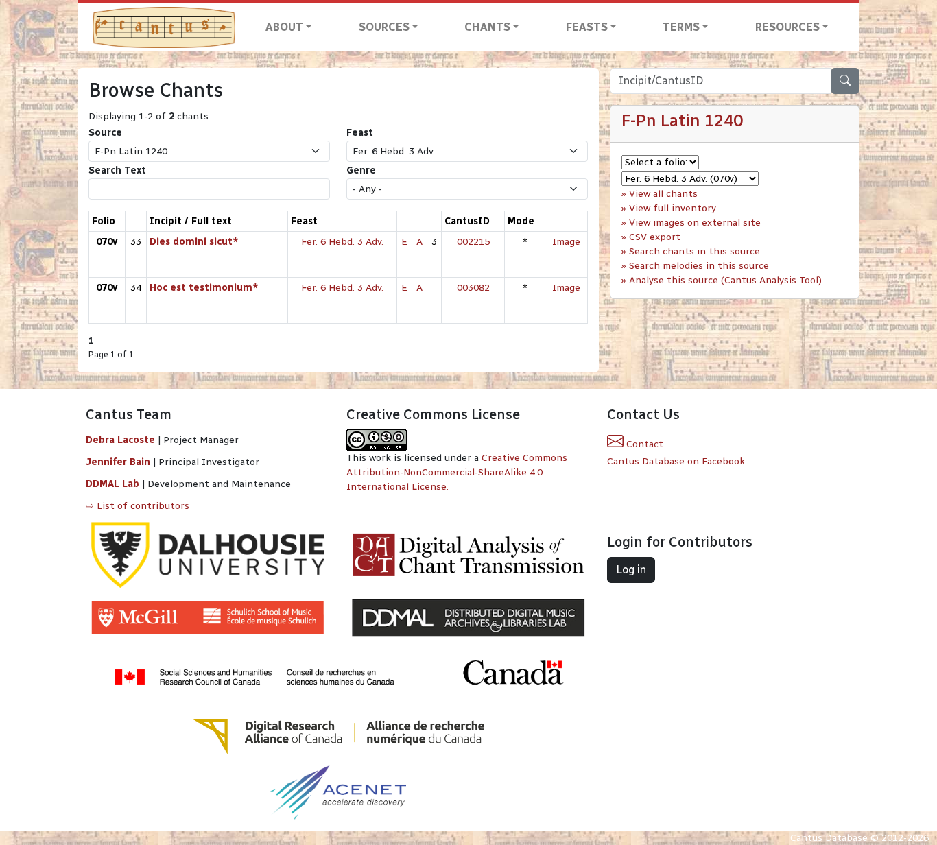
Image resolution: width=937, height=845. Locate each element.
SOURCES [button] (384, 27)
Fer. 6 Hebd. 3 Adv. (342, 242)
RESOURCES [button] (787, 27)
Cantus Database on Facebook (676, 461)
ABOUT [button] (284, 27)
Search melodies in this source (699, 266)
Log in (631, 569)
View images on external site (695, 222)
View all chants (663, 194)
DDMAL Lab (112, 484)
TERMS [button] (681, 27)
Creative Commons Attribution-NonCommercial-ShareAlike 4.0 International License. (456, 472)
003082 (473, 288)
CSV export (654, 237)
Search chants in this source (694, 251)
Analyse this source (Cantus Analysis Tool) (725, 280)
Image (566, 242)
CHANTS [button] (487, 27)
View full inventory (672, 208)
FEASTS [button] (587, 27)
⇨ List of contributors (137, 506)
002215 (473, 242)
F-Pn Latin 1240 (682, 120)
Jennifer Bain (119, 462)
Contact (643, 444)
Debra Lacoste (120, 440)
